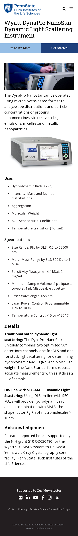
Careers (44, 509)
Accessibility (56, 509)
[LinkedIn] (28, 498)
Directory (22, 509)
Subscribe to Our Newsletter (39, 490)
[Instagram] (50, 498)
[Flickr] (20, 498)
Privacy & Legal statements (39, 528)
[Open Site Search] (64, 9)
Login (67, 509)
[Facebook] (43, 498)
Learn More (21, 48)
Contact (12, 509)
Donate (33, 509)
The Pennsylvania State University (46, 524)
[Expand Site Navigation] (71, 9)
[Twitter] (57, 498)
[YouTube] (35, 498)
